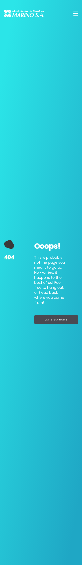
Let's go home (56, 319)
